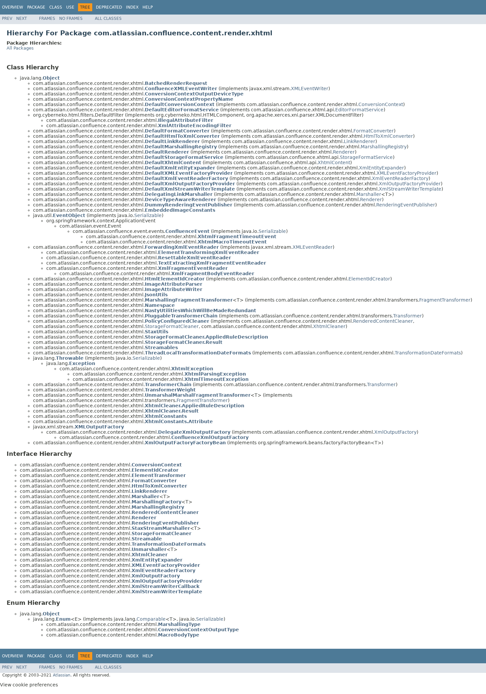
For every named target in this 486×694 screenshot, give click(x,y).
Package (36, 7)
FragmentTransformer (444, 300)
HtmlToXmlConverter (388, 136)
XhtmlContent (334, 162)
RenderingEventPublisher (405, 204)
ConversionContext (380, 104)
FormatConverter (373, 130)
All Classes (108, 18)
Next (21, 18)
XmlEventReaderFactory (400, 178)
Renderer (344, 152)
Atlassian (61, 675)
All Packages (20, 48)
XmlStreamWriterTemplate (410, 189)
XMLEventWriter (309, 88)
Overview (12, 7)
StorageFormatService (366, 157)
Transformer (407, 315)
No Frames (71, 18)
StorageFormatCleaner (172, 326)
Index (132, 7)
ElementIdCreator (369, 278)
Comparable (151, 619)
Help (147, 7)
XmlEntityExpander (381, 167)
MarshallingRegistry (384, 146)
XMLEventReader (313, 247)
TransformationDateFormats (428, 352)
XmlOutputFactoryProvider (410, 183)
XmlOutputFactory (395, 432)
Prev (7, 18)
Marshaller (368, 194)
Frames (47, 18)
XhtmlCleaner (329, 326)
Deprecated (109, 7)
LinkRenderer (359, 141)
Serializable (148, 215)
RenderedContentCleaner (383, 321)
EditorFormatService (359, 109)
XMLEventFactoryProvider (406, 173)
